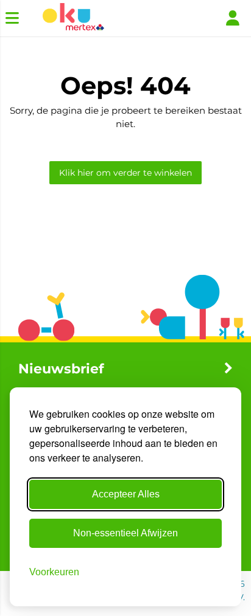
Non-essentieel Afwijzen (125, 533)
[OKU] (73, 18)
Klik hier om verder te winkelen (125, 172)
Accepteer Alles (126, 494)
